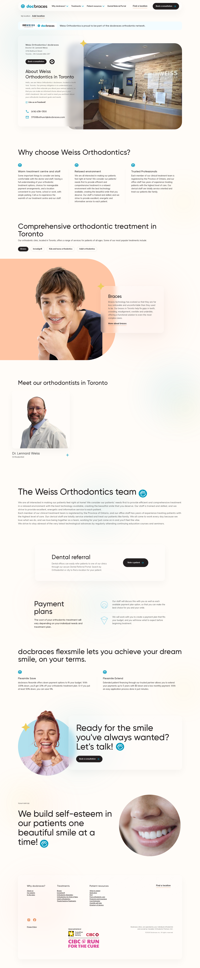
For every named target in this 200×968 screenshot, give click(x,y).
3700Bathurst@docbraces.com (48, 117)
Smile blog (93, 893)
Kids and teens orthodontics (60, 249)
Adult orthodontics (87, 249)
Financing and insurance (98, 899)
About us (30, 891)
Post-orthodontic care (97, 897)
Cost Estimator (95, 901)
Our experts (31, 893)
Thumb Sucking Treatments (66, 901)
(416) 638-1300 (39, 111)
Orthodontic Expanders (65, 895)
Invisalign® (37, 249)
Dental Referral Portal (116, 6)
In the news (31, 895)
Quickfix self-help (96, 903)
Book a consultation (36, 62)
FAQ (91, 895)
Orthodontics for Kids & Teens (67, 897)
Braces (23, 249)
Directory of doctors (97, 905)
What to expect (95, 891)
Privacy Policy (32, 927)
